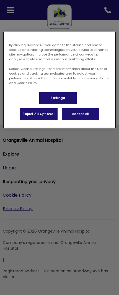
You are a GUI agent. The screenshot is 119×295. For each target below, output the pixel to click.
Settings (58, 97)
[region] (59, 80)
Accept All (80, 113)
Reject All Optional (39, 113)
